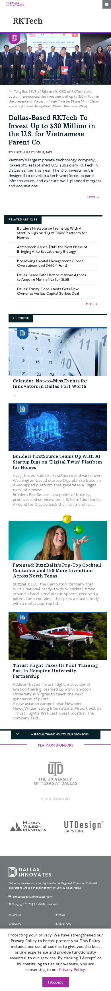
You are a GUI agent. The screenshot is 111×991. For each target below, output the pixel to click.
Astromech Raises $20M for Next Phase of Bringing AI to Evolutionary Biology (52, 249)
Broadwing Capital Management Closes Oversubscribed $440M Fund (50, 263)
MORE (91, 197)
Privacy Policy (72, 969)
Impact (60, 915)
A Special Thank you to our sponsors (60, 734)
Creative (15, 924)
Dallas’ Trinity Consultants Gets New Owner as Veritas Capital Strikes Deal (48, 291)
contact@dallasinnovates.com (32, 896)
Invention (63, 924)
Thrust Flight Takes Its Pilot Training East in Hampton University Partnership (55, 671)
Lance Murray (23, 152)
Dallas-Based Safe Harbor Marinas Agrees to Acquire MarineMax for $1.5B (51, 277)
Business (15, 915)
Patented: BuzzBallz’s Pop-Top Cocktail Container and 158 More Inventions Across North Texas (57, 571)
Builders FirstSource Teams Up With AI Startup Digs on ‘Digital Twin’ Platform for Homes (52, 233)
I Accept (55, 982)
